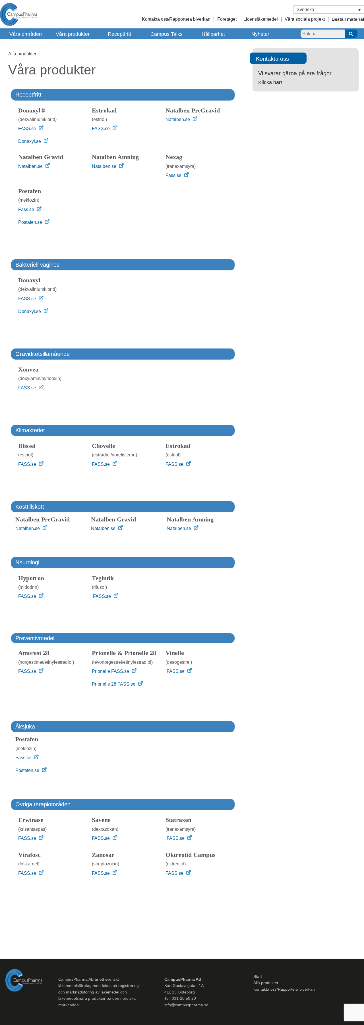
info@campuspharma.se (186, 1005)
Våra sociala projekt (305, 19)
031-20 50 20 (184, 998)
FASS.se (27, 128)
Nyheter (260, 34)
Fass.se (174, 175)
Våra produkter (73, 34)
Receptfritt (119, 34)
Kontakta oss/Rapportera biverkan (176, 19)
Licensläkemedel (260, 19)
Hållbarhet (213, 34)
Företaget (227, 19)
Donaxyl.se (30, 141)
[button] (328, 9)
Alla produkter (265, 982)
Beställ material (348, 20)
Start (257, 976)
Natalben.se (178, 119)
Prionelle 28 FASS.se (114, 684)
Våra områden (25, 34)
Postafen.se (30, 222)
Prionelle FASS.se (111, 671)
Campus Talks (166, 34)
